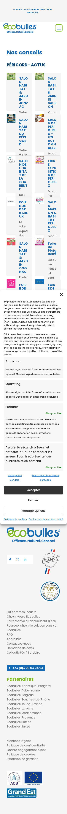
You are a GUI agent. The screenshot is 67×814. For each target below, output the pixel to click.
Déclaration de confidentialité (46, 519)
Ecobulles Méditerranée (24, 713)
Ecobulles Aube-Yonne (23, 690)
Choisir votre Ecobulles (23, 616)
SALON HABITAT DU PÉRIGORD (23, 132)
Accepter (33, 490)
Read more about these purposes (45, 477)
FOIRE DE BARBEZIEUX (23, 209)
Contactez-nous (19, 643)
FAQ (10, 634)
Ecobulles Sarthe (19, 722)
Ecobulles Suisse (18, 726)
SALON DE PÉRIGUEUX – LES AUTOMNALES (52, 133)
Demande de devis (20, 648)
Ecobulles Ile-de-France (24, 704)
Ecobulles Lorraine (20, 708)
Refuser (33, 501)
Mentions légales (19, 741)
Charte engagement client (26, 750)
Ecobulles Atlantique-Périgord (29, 686)
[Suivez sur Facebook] (10, 560)
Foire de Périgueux (52, 248)
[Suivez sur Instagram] (17, 560)
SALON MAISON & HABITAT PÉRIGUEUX (52, 216)
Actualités (14, 639)
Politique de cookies (15, 519)
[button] (61, 294)
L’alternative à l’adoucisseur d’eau (31, 621)
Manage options (34, 511)
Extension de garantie (22, 759)
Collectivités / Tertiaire (23, 652)
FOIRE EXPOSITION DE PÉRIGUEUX (52, 173)
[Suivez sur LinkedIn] (25, 560)
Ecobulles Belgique (20, 695)
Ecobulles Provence (21, 717)
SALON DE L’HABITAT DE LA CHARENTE (23, 175)
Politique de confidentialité (26, 745)
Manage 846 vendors (15, 477)
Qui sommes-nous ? (21, 612)
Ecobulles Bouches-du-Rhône (28, 699)
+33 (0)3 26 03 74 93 (28, 668)
